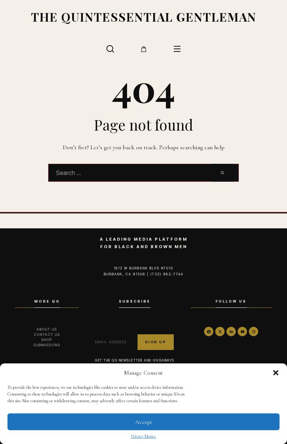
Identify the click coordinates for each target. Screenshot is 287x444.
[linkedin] (231, 331)
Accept (143, 422)
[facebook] (208, 331)
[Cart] (143, 49)
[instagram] (253, 331)
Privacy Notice (143, 436)
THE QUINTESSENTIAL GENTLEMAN (143, 17)
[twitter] (220, 331)
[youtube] (242, 331)
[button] (276, 372)
